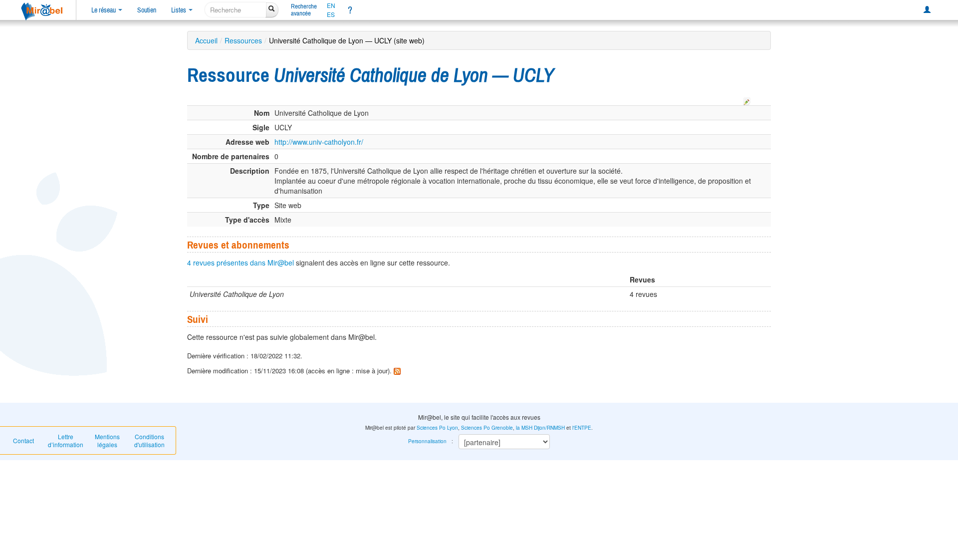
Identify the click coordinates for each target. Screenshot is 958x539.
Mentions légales (107, 440)
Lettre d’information (65, 440)
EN (331, 5)
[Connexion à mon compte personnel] (927, 10)
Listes (179, 10)
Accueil (206, 40)
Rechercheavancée (304, 9)
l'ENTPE (581, 427)
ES (331, 14)
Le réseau (104, 10)
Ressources (243, 40)
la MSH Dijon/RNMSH (540, 427)
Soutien (146, 10)
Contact (23, 440)
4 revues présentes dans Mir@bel (240, 263)
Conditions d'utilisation (149, 440)
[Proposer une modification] (747, 100)
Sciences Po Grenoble (487, 427)
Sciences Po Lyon (437, 427)
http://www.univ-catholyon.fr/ (318, 142)
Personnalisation (427, 441)
